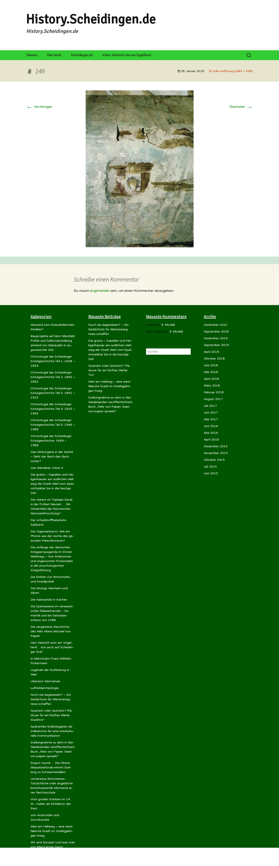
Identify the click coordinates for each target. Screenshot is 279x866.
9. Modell (168, 325)
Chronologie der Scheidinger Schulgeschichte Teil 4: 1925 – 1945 (53, 408)
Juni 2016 (211, 426)
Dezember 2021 (216, 325)
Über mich (54, 55)
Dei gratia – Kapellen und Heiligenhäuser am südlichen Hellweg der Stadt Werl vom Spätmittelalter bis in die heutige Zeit (53, 484)
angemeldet (99, 291)
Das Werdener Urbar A (47, 468)
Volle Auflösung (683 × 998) (232, 71)
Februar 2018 (214, 392)
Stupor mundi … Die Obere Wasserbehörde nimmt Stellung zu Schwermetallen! (51, 767)
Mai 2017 (211, 419)
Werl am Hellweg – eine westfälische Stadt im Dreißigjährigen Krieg (52, 831)
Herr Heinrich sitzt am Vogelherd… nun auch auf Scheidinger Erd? (52, 647)
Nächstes (241, 107)
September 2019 (216, 345)
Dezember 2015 (216, 446)
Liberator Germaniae (45, 681)
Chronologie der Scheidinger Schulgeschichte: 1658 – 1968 (51, 440)
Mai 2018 (211, 372)
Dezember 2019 (216, 338)
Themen (31, 55)
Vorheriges (39, 107)
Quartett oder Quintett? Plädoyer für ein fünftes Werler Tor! (109, 370)
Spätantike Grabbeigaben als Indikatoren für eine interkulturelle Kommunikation (52, 731)
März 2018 (212, 385)
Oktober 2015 (214, 460)
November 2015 (216, 453)
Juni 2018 (211, 365)
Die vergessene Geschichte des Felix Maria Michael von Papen (51, 631)
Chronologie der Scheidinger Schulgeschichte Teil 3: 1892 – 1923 (53, 393)
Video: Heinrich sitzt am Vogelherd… (127, 55)
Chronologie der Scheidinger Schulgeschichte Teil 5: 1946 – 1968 (53, 424)
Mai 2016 (211, 433)
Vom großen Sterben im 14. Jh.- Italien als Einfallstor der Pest (51, 803)
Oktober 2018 (214, 358)
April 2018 (211, 379)
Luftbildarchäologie (45, 688)
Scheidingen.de (82, 55)
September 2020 (216, 331)
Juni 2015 (211, 473)
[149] (140, 169)
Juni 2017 (211, 412)
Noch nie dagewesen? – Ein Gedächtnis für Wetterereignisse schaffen (51, 699)
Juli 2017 (210, 406)
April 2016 (211, 439)
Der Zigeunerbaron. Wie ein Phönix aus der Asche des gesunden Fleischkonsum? (52, 536)
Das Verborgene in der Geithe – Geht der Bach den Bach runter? (52, 456)
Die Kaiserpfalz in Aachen (49, 599)
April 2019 (211, 352)
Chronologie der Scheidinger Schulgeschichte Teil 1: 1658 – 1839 (53, 361)
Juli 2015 (210, 466)
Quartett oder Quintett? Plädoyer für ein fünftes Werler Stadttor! (52, 715)
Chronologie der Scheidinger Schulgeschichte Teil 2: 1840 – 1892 (53, 377)
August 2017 (213, 399)
